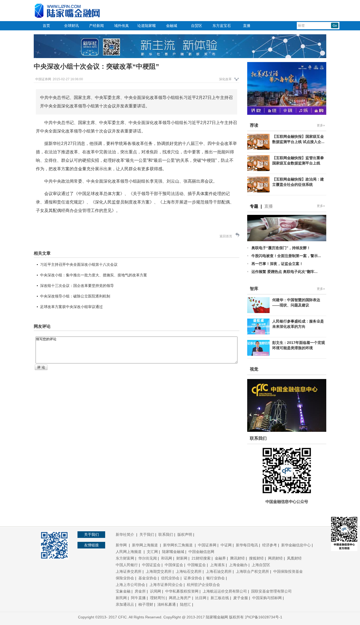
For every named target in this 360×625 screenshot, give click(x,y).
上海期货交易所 (159, 571)
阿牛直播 (138, 598)
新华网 (122, 545)
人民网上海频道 (129, 552)
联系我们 (165, 534)
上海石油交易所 (219, 571)
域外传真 (121, 25)
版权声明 (184, 534)
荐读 (254, 125)
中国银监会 (196, 565)
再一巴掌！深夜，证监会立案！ (277, 264)
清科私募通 (166, 604)
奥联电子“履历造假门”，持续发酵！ (280, 248)
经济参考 (269, 545)
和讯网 (166, 558)
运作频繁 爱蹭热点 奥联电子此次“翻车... (284, 271)
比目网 (200, 598)
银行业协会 (215, 578)
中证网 (226, 545)
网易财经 (275, 558)
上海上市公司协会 (130, 585)
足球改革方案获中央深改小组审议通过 (71, 307)
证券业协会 (193, 578)
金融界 (220, 558)
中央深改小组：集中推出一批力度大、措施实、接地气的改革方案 (93, 275)
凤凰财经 (294, 558)
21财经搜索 (201, 558)
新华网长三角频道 (178, 545)
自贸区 (196, 25)
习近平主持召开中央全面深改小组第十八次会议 (79, 264)
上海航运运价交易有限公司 (225, 591)
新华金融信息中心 (296, 545)
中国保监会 (174, 565)
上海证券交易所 (129, 571)
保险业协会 (125, 578)
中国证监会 (151, 565)
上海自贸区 (261, 565)
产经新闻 (96, 25)
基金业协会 (147, 578)
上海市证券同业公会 (166, 585)
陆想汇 (185, 604)
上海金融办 (238, 565)
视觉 (254, 369)
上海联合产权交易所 (252, 571)
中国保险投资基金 (288, 571)
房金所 (140, 591)
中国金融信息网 (201, 552)
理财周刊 (157, 598)
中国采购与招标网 (267, 598)
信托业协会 (170, 578)
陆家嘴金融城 (173, 552)
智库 (254, 288)
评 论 (41, 367)
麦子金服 (240, 598)
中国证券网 (207, 545)
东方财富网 (125, 558)
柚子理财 (145, 604)
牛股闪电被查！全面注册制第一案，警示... (286, 256)
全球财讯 (71, 25)
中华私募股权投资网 (181, 591)
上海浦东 (217, 565)
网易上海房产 (180, 598)
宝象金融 (123, 591)
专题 (254, 206)
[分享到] (236, 81)
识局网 (155, 591)
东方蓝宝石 (221, 25)
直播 (246, 25)
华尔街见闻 (147, 558)
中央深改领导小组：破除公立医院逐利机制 (75, 296)
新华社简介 (125, 534)
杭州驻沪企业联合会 (203, 585)
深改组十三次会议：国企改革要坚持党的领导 (77, 285)
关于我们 (146, 534)
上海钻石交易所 (189, 571)
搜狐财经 (256, 558)
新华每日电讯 (247, 545)
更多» (321, 125)
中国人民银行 (127, 565)
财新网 (181, 558)
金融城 (171, 25)
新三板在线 (220, 598)
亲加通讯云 (125, 604)
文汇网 (152, 552)
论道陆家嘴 (146, 25)
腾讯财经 (237, 558)
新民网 (121, 598)
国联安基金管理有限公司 (271, 591)
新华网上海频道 (145, 545)
